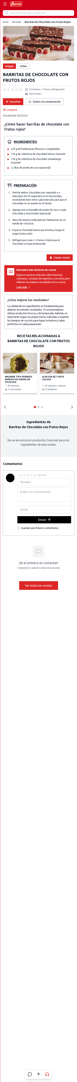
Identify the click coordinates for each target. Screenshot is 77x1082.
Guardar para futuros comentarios (39, 528)
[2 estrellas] (24, 475)
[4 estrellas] (31, 475)
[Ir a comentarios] (30, 1074)
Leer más (21, 287)
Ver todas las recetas (38, 585)
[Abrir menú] (5, 4)
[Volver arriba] (38, 1074)
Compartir (11, 109)
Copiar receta (62, 257)
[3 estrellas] (27, 475)
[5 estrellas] (34, 475)
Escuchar (15, 101)
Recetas (16, 22)
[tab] (35, 407)
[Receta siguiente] (72, 407)
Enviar (42, 519)
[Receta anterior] (5, 407)
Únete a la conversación (47, 101)
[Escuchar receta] (47, 1074)
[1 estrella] (20, 475)
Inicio (6, 22)
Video (23, 66)
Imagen (9, 66)
